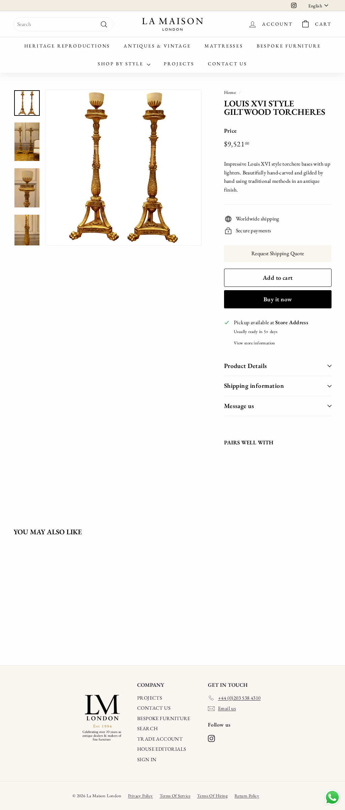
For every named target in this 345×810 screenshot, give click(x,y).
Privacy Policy (140, 796)
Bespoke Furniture (289, 46)
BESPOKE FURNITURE (163, 718)
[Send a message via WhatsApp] (332, 797)
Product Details (245, 366)
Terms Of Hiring (212, 796)
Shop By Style (121, 64)
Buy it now (277, 299)
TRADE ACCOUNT (160, 739)
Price (230, 130)
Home (230, 92)
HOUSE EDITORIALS (161, 749)
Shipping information (254, 385)
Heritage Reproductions (67, 46)
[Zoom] (123, 167)
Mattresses (224, 46)
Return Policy (246, 796)
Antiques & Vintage (157, 46)
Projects (179, 64)
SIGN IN (147, 759)
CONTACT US (153, 708)
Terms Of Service (175, 796)
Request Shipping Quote (277, 253)
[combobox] (63, 24)
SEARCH (147, 728)
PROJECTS (149, 698)
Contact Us (227, 64)
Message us (239, 406)
